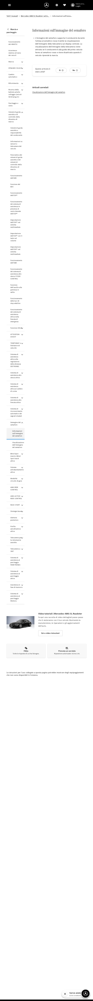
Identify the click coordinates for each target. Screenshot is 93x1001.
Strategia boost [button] (16, 511)
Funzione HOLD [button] (16, 328)
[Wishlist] (64, 5)
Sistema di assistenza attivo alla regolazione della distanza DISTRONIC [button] (15, 360)
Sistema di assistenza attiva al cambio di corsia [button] (16, 387)
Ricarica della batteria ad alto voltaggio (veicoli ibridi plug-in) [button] (15, 93)
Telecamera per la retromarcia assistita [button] (16, 540)
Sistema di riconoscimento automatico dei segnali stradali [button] (16, 412)
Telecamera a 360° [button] (15, 550)
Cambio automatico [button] (12, 75)
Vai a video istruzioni (50, 633)
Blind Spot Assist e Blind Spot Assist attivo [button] (15, 457)
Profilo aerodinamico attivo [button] (15, 528)
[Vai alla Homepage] (46, 5)
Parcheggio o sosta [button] (13, 104)
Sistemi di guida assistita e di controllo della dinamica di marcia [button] (14, 117)
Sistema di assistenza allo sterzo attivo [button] (15, 375)
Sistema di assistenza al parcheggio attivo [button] (15, 575)
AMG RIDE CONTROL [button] (14, 488)
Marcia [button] (11, 62)
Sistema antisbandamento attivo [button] (17, 469)
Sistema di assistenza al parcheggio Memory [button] (15, 597)
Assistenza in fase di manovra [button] (16, 586)
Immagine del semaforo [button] (15, 423)
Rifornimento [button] (13, 83)
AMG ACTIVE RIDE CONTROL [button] (16, 497)
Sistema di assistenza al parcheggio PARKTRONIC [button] (15, 561)
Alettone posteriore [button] (14, 519)
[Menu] (9, 5)
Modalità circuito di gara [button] (16, 479)
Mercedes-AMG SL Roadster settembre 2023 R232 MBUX (35, 16)
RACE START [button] (15, 505)
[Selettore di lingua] (57, 5)
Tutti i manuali (12, 16)
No (74, 70)
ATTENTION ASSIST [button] (14, 335)
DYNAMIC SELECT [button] (15, 68)
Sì (60, 70)
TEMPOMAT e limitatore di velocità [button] (15, 345)
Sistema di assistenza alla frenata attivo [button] (15, 400)
